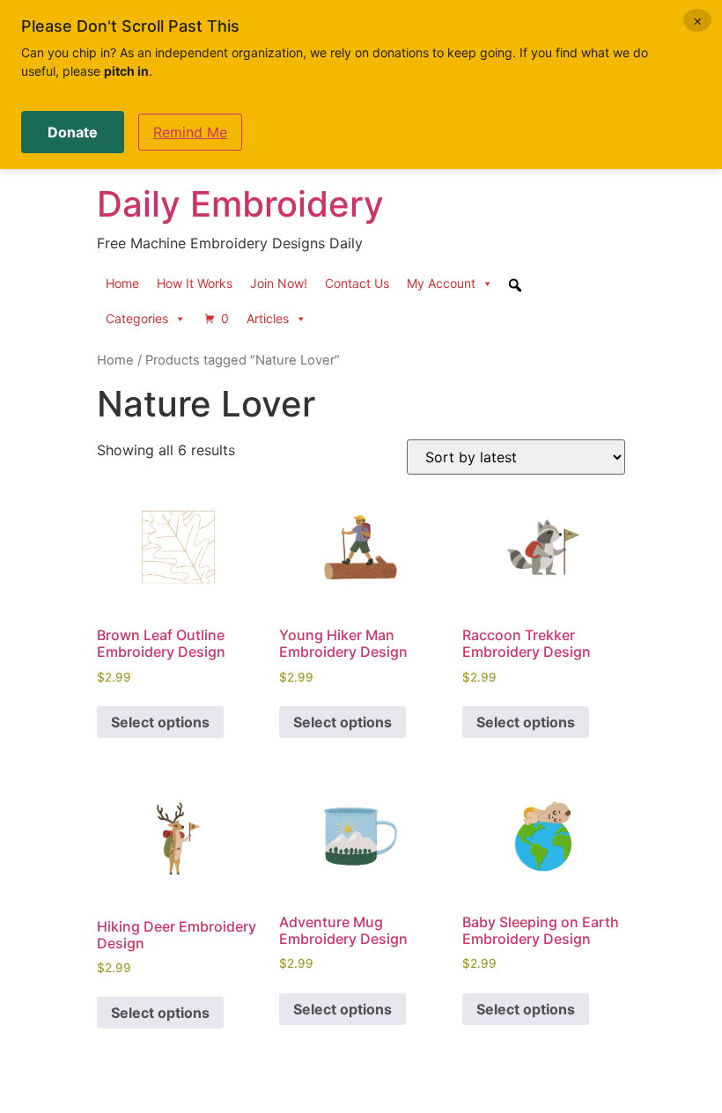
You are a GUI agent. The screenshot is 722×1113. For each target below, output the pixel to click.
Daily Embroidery (240, 203)
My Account (441, 283)
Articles (268, 318)
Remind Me (190, 132)
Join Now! (278, 283)
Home (122, 283)
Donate (73, 132)
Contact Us (357, 283)
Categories (137, 318)
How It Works (194, 283)
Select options (160, 722)
